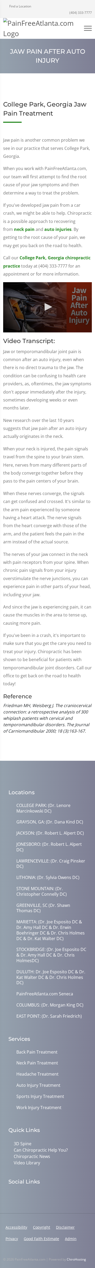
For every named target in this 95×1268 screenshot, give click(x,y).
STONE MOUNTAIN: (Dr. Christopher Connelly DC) (41, 891)
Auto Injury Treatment (38, 1085)
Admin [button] (71, 1238)
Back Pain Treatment (37, 1052)
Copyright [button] (41, 1227)
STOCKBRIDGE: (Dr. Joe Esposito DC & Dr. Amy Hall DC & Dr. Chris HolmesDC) (51, 955)
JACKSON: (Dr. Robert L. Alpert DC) (50, 833)
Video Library (27, 1163)
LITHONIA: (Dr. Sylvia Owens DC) (47, 877)
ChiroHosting (76, 1259)
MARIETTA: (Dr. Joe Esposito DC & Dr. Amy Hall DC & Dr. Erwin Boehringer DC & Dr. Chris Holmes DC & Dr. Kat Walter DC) (50, 930)
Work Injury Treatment (38, 1107)
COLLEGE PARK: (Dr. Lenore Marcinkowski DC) (43, 808)
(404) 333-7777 (80, 12)
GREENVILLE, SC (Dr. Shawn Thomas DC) (43, 908)
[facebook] (22, 1195)
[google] (11, 1195)
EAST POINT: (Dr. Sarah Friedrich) (49, 1016)
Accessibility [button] (16, 1227)
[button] (47, 307)
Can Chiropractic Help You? (41, 1150)
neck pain (24, 229)
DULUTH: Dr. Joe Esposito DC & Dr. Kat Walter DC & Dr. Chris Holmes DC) (50, 977)
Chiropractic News (32, 1156)
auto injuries (58, 229)
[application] (47, 307)
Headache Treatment (37, 1074)
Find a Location (19, 6)
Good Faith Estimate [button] (41, 1238)
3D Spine (22, 1144)
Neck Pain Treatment (37, 1063)
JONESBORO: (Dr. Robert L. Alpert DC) (49, 847)
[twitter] (34, 1195)
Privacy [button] (12, 1238)
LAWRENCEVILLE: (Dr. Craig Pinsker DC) (50, 863)
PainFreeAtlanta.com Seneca (44, 994)
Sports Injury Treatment (40, 1096)
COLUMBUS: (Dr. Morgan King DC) (49, 1005)
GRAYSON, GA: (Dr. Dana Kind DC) (49, 822)
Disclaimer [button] (65, 1227)
